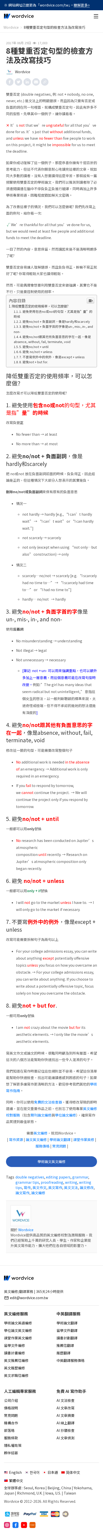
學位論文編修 (65, 1115)
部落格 (9, 1430)
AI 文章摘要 (65, 1415)
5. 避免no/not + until (33, 346)
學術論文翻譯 (60, 1139)
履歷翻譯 (63, 1352)
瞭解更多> (82, 4)
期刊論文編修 (41, 1115)
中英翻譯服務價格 (70, 1360)
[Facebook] (15, 1525)
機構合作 (11, 1422)
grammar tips (27, 1182)
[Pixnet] (33, 1525)
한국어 (35, 1472)
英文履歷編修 (14, 1367)
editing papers (58, 1176)
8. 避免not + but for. (33, 362)
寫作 (27, 1187)
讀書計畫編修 (14, 1352)
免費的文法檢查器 (48, 1102)
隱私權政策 (13, 1445)
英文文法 (71, 1187)
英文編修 (41, 1133)
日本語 (53, 1472)
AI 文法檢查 (65, 1400)
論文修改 (87, 1187)
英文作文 (39, 1187)
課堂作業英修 (83, 1139)
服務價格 (43, 1146)
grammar (80, 1176)
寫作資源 (16, 1139)
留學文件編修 (14, 1345)
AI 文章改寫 (65, 1407)
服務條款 (11, 1437)
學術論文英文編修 (52, 1161)
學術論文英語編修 (18, 1322)
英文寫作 (55, 1187)
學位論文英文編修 (18, 1330)
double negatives (30, 1176)
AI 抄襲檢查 (65, 1430)
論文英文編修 (36, 1139)
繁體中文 (16, 1480)
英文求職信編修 (16, 1375)
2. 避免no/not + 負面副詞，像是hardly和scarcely (54, 321)
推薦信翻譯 (65, 1345)
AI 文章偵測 (65, 1437)
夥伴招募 (11, 1452)
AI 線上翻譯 (65, 1422)
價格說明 (11, 1407)
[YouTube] (24, 1525)
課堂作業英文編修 (18, 1337)
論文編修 (38, 1192)
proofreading (52, 1182)
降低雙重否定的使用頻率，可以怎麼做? (40, 306)
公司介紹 (11, 1400)
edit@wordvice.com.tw (29, 1297)
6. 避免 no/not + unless (35, 351)
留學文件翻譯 (67, 1330)
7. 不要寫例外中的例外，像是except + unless (51, 357)
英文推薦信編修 (16, 1360)
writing (71, 1182)
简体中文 (73, 1472)
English (15, 1472)
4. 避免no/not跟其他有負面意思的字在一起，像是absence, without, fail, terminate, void (52, 339)
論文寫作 (23, 1192)
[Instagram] (7, 1525)
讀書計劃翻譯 (67, 1337)
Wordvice (11, 27)
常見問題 (59, 1146)
